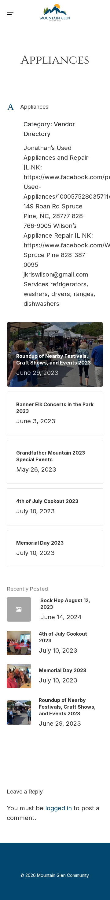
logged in (58, 808)
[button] (10, 13)
